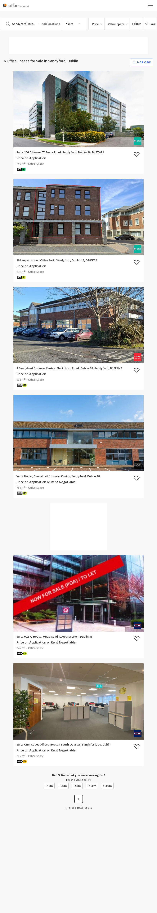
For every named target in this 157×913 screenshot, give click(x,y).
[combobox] (43, 24)
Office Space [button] (116, 24)
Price (95, 24)
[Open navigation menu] (150, 5)
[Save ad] (137, 154)
